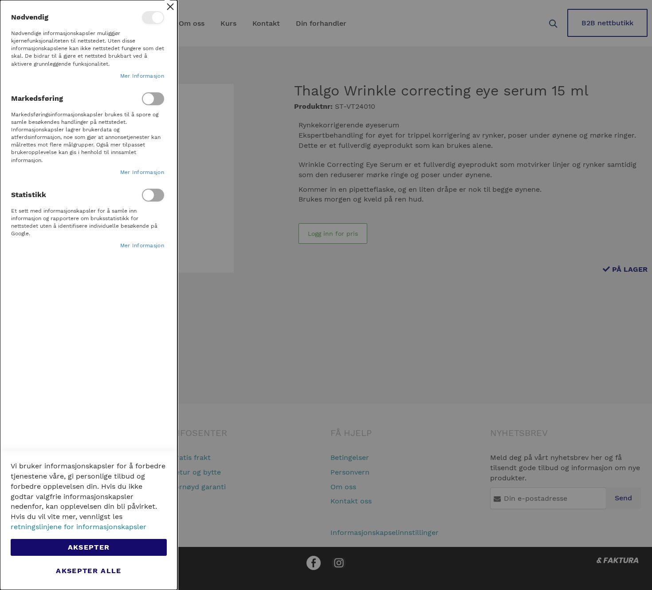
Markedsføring (153, 98)
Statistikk (153, 195)
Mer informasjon (142, 76)
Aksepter (89, 547)
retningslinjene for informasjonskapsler (78, 527)
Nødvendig (153, 17)
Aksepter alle (89, 570)
